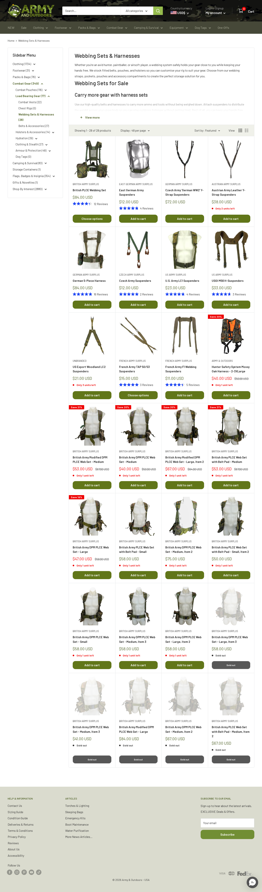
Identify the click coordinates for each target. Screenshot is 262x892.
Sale (23, 27)
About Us (14, 849)
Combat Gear (115, 27)
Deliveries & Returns (21, 824)
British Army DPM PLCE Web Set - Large (91, 549)
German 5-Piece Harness (89, 280)
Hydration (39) (25, 138)
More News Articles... (78, 836)
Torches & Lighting (77, 805)
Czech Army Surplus (131, 274)
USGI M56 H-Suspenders (228, 280)
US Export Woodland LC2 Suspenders (89, 369)
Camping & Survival (146, 27)
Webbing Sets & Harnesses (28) (36, 117)
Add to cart (138, 218)
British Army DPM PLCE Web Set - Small (91, 639)
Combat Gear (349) (26, 83)
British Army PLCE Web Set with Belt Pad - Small (136, 549)
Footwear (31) (21, 70)
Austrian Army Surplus (226, 184)
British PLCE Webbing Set (89, 190)
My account (214, 13)
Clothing (38, 27)
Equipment (177, 27)
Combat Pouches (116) (29, 90)
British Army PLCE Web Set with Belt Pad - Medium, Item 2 (231, 731)
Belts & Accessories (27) (33, 126)
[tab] (161, 83)
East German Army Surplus (136, 184)
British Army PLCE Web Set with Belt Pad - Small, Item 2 (230, 549)
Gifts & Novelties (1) (25, 182)
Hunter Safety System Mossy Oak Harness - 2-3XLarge (231, 369)
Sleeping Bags (74, 812)
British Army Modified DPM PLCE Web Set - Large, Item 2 (184, 459)
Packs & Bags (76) (24, 77)
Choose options (92, 218)
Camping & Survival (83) (28, 163)
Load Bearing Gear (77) (31, 96)
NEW (11, 27)
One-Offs (223, 27)
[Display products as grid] (240, 130)
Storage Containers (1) (26, 169)
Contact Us (15, 805)
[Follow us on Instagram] (17, 872)
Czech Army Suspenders (135, 280)
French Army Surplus (132, 360)
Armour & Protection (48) (31, 150)
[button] (252, 882)
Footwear (61, 27)
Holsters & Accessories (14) (33, 132)
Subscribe (227, 834)
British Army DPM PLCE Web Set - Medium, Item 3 (137, 639)
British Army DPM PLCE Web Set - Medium (137, 459)
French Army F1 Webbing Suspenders (180, 369)
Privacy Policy (17, 836)
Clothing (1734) (22, 64)
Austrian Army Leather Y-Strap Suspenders (228, 192)
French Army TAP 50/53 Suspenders (134, 369)
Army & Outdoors (222, 360)
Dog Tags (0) (23, 156)
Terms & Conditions (20, 830)
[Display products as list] (246, 130)
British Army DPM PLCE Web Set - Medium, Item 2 (183, 549)
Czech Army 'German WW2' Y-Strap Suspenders (184, 192)
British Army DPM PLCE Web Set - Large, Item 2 (183, 639)
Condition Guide (18, 818)
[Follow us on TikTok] (38, 872)
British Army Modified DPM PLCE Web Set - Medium (90, 459)
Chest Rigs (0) (27, 108)
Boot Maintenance (77, 824)
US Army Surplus (175, 274)
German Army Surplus (178, 184)
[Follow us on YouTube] (31, 872)
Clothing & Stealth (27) (30, 144)
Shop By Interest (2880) (28, 189)
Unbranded (80, 360)
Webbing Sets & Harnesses (34, 40)
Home (11, 40)
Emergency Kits (75, 818)
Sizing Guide (15, 812)
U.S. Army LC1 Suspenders (182, 280)
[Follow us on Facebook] (9, 872)
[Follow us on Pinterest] (24, 872)
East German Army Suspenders (131, 192)
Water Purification (77, 830)
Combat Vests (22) (29, 102)
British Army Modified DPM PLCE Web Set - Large (136, 729)
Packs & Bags (87, 27)
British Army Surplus (86, 184)
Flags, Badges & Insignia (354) (32, 176)
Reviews (13, 843)
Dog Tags (201, 27)
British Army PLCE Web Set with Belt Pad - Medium (229, 459)
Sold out (231, 665)
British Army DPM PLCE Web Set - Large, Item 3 (230, 639)
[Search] (158, 11)
